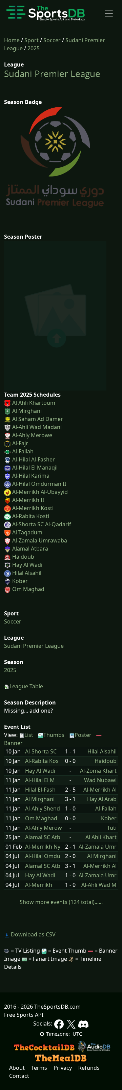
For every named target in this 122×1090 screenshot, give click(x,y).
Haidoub (23, 556)
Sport (31, 40)
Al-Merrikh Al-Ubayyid (40, 492)
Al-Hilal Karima (30, 475)
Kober (20, 581)
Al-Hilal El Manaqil (35, 467)
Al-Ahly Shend (42, 808)
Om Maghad (28, 589)
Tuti (112, 828)
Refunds (89, 1067)
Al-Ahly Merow (43, 828)
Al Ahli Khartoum (33, 402)
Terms (39, 1067)
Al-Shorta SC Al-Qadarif (41, 524)
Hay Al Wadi (27, 564)
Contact (19, 1076)
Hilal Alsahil (26, 573)
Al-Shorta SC (41, 751)
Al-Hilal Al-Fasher (33, 459)
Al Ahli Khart (101, 837)
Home (12, 40)
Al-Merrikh (38, 885)
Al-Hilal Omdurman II (39, 483)
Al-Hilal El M (40, 780)
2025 (33, 48)
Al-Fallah (23, 451)
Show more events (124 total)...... (61, 902)
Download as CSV (32, 934)
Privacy (63, 1067)
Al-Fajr (20, 443)
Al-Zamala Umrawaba (39, 540)
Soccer (52, 40)
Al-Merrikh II (28, 500)
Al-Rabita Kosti (30, 516)
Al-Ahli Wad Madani (37, 427)
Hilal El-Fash (40, 790)
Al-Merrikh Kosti (33, 508)
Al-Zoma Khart (98, 771)
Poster (83, 735)
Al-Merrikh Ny (42, 847)
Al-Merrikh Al (100, 790)
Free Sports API (23, 1014)
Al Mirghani (27, 411)
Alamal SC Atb (42, 837)
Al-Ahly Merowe (32, 435)
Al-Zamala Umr (98, 847)
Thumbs (53, 735)
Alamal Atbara (30, 548)
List (28, 735)
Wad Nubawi (100, 780)
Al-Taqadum (27, 532)
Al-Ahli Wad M (99, 885)
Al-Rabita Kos (42, 761)
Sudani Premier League (52, 74)
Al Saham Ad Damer (37, 419)
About (17, 1067)
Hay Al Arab (102, 799)
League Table (26, 686)
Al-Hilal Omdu (42, 856)
